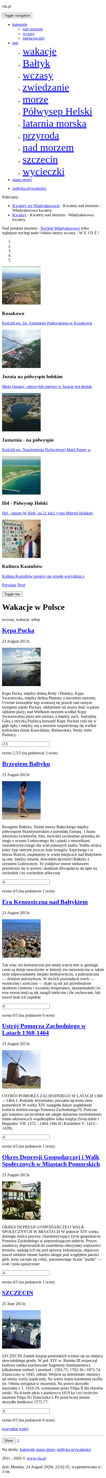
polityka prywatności (29, 188)
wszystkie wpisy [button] (15, 1429)
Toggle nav (12, 594)
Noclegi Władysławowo (60, 228)
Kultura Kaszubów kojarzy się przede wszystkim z (43, 576)
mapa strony (22, 179)
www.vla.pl (36, 1458)
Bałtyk (36, 63)
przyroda (41, 135)
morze (35, 99)
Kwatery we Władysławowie (36, 206)
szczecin (40, 159)
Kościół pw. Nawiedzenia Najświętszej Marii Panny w (46, 449)
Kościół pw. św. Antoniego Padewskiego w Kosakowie (47, 323)
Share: (9, 1440)
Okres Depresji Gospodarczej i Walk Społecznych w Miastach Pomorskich (51, 1160)
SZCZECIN (17, 1293)
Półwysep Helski (57, 111)
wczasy (29, 33)
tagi (15, 43)
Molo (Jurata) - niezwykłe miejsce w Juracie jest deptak (47, 386)
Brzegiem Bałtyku (26, 763)
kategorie (19, 24)
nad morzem (33, 29)
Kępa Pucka (18, 630)
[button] (9, 585)
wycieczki (44, 171)
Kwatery (19, 215)
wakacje (40, 51)
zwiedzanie (46, 87)
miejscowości (34, 38)
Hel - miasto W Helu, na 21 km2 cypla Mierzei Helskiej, (48, 513)
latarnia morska (54, 123)
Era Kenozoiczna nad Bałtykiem (45, 902)
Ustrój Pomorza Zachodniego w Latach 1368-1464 (44, 1029)
